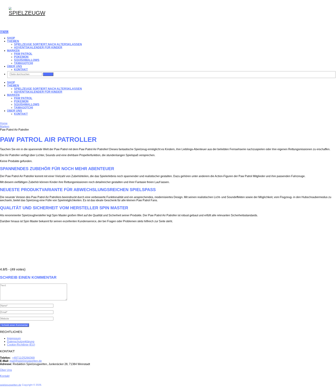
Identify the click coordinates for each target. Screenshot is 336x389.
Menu (4, 32)
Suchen (48, 74)
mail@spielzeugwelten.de (26, 360)
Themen (13, 41)
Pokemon (21, 56)
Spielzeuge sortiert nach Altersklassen (48, 44)
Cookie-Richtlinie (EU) (21, 344)
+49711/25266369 (23, 357)
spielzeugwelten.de (10, 384)
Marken (13, 50)
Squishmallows (26, 60)
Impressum (14, 338)
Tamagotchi (23, 63)
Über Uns (14, 66)
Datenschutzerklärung (20, 341)
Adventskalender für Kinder (38, 47)
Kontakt (21, 69)
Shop (11, 38)
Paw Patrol (23, 53)
